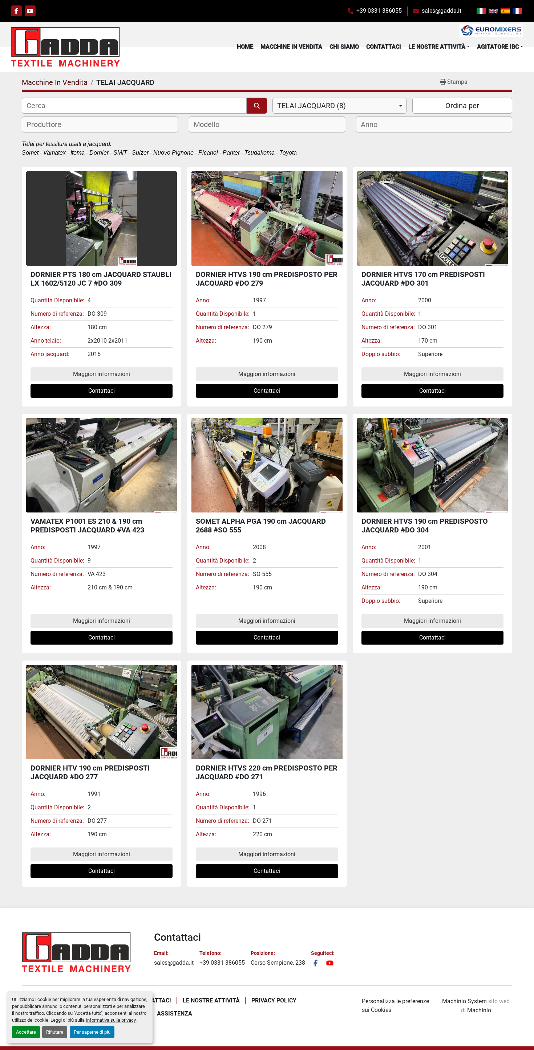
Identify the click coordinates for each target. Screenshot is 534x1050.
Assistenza (174, 1013)
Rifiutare (54, 1032)
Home (245, 46)
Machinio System (464, 1001)
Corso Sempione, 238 (278, 962)
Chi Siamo (344, 46)
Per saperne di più (92, 1032)
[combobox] (339, 106)
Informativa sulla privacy (110, 1020)
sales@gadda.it (441, 10)
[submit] (257, 106)
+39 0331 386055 (379, 10)
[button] (439, 46)
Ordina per (462, 105)
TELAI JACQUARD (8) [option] (311, 105)
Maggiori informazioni (101, 374)
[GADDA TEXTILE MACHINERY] (76, 952)
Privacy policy (273, 1000)
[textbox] (48, 124)
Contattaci (383, 46)
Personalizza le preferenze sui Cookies (395, 1005)
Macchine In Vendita (291, 46)
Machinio (479, 1010)
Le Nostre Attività (436, 46)
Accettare (26, 1032)
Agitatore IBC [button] (498, 46)
